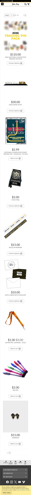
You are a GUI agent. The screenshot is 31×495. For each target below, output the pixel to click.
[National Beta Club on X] (15, 482)
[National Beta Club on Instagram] (11, 482)
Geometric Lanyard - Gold (15, 342)
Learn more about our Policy (23, 490)
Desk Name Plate (15, 105)
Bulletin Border (15, 247)
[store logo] (15, 4)
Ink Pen (15, 390)
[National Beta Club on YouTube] (19, 482)
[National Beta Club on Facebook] (7, 482)
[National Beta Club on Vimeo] (23, 482)
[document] (16, 490)
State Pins (15, 200)
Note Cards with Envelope (15, 295)
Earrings (15, 438)
